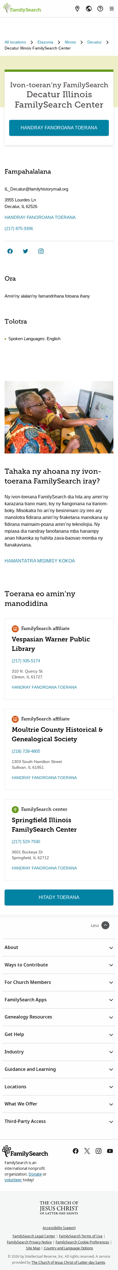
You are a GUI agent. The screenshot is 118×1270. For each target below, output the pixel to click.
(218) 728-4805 (26, 751)
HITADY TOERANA (59, 897)
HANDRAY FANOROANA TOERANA (59, 127)
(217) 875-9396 (19, 228)
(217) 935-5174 (26, 660)
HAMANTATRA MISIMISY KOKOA (40, 560)
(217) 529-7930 (26, 841)
